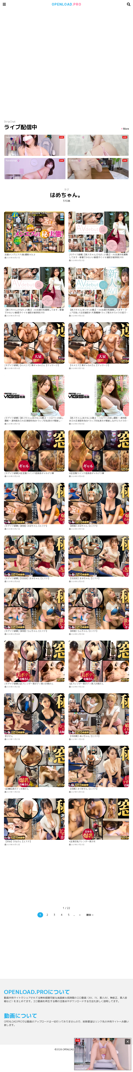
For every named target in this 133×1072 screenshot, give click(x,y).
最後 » (90, 914)
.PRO (66, 4)
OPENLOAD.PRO (70, 1049)
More (126, 128)
